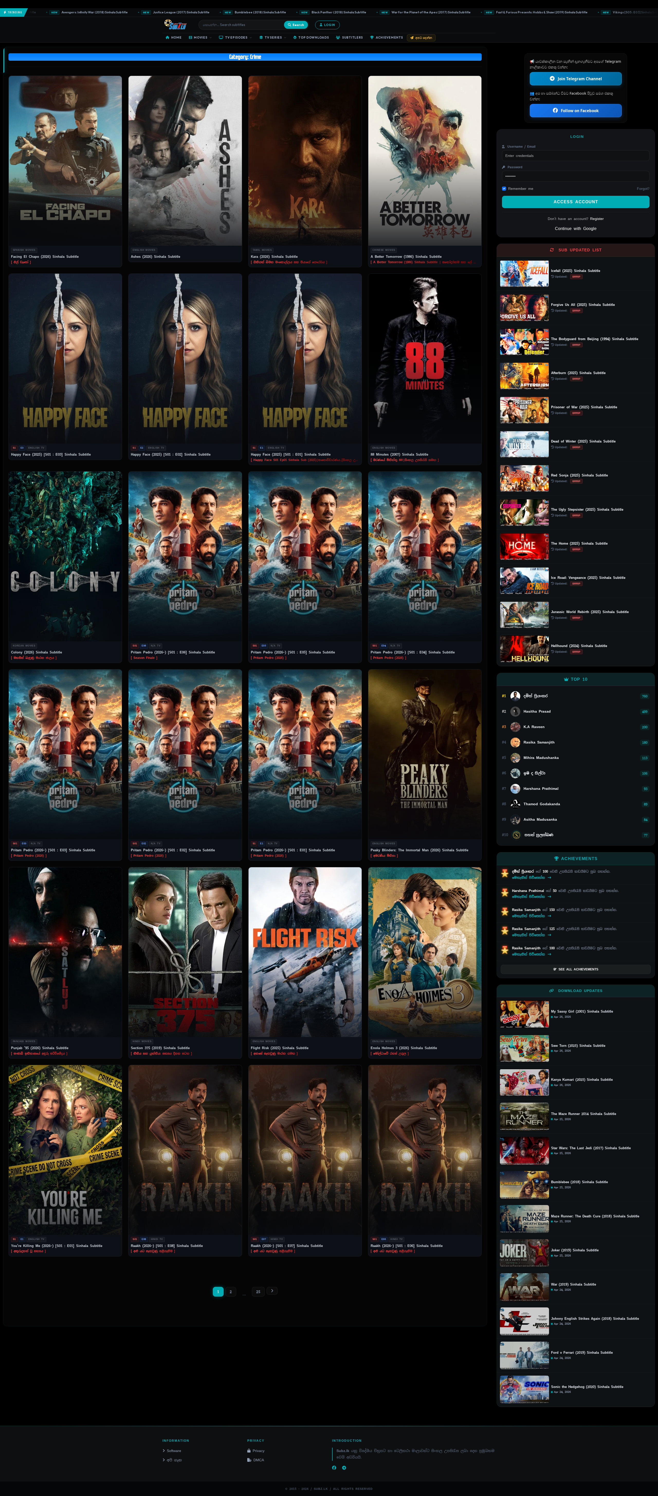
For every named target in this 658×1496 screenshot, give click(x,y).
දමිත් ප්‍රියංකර (524, 871)
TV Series (273, 37)
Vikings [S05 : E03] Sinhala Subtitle (536, 12)
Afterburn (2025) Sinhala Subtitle (578, 373)
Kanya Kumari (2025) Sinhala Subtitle (582, 1080)
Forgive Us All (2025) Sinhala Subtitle (583, 305)
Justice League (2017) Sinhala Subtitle (79, 12)
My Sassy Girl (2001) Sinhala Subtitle (582, 1012)
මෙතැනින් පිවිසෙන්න (529, 877)
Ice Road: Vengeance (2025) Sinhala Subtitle (588, 578)
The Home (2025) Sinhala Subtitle (579, 543)
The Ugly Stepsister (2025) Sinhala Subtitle (587, 509)
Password (514, 167)
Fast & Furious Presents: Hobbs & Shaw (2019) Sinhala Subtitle (439, 12)
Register (597, 218)
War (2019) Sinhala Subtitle (573, 1284)
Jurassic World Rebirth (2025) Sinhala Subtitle (590, 612)
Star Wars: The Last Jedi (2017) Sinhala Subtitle (591, 1148)
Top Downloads (313, 37)
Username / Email (520, 147)
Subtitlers (352, 37)
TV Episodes (236, 37)
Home (176, 37)
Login (329, 25)
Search (298, 25)
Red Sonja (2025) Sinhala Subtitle (579, 475)
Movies (200, 37)
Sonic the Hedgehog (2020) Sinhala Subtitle (587, 1387)
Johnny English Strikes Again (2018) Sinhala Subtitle (595, 1319)
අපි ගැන (174, 1460)
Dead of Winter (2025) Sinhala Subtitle (583, 441)
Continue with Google (576, 228)
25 (258, 1291)
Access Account (576, 202)
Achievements (389, 37)
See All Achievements (578, 969)
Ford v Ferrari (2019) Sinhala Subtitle (582, 1353)
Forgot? (643, 188)
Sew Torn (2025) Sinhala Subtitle (578, 1046)
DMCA (258, 1460)
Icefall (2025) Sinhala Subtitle (575, 271)
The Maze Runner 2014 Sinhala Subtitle (583, 1114)
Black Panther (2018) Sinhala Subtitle (236, 12)
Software (174, 1450)
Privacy (258, 1450)
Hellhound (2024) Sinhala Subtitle (579, 646)
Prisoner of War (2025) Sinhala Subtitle (584, 407)
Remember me (520, 188)
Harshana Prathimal (529, 891)
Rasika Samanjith (527, 910)
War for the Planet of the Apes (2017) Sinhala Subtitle (329, 12)
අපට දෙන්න (423, 38)
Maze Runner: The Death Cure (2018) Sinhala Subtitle (595, 1216)
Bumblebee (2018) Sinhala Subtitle (158, 12)
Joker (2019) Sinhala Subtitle (575, 1250)
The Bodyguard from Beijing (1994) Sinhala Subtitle (594, 339)
